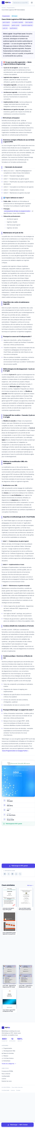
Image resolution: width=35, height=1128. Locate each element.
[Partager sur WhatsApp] (16, 874)
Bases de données (8, 1053)
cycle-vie (5, 28)
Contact (18, 1090)
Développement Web (9, 1051)
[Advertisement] (17, 844)
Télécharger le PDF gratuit (19, 866)
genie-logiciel (6, 22)
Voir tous (29, 885)
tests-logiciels (29, 22)
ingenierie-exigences (27, 25)
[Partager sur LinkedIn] (12, 874)
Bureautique (6, 1060)
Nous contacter (6, 1073)
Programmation (11, 7)
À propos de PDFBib (7, 1071)
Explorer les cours (7, 1081)
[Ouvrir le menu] (31, 2)
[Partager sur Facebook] (4, 874)
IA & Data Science (8, 1058)
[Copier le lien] (20, 874)
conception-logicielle (17, 22)
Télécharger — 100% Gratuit (19, 1125)
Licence (4, 1078)
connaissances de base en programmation (17, 211)
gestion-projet (15, 25)
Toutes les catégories (8, 1063)
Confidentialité (6, 1076)
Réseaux (5, 1055)
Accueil (4, 7)
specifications (13, 28)
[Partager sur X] (8, 874)
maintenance (6, 25)
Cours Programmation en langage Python (15, 751)
